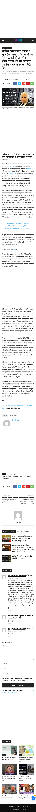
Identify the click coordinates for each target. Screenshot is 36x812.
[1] (18, 244)
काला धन (20, 793)
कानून (8, 45)
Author (5, 415)
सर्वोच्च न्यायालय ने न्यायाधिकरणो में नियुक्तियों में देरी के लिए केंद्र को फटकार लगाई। (20, 576)
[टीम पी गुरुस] (6, 423)
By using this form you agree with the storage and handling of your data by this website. (17, 679)
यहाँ (14, 249)
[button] (33, 40)
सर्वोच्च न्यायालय (10, 166)
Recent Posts (13, 415)
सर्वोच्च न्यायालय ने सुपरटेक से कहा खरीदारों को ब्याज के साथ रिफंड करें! (20, 616)
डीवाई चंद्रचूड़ (15, 476)
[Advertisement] (18, 19)
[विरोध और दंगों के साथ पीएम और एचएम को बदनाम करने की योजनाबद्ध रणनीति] (9, 789)
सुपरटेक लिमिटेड (6, 478)
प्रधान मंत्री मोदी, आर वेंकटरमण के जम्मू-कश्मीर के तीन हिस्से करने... (26, 759)
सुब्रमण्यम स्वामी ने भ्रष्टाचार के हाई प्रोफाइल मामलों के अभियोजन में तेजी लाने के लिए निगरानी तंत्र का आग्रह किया (26, 500)
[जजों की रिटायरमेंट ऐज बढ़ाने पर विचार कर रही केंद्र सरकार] (6, 558)
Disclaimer (11, 806)
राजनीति (3, 755)
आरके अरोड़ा (9, 474)
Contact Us (25, 806)
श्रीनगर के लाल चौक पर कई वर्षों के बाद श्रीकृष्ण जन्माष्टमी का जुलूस (10, 500)
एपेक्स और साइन (17, 474)
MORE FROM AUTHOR (23, 531)
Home (3, 45)
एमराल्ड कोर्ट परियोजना (7, 476)
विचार (20, 755)
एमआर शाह (24, 474)
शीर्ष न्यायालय (13, 173)
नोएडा (21, 476)
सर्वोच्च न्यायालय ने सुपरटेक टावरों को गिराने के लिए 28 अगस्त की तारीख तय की (20, 629)
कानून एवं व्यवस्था (14, 45)
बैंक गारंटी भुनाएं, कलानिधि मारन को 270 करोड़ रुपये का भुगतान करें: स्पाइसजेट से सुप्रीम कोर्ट (22, 538)
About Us (18, 806)
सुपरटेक (29, 169)
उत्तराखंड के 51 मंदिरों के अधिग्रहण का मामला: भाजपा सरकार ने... (25, 778)
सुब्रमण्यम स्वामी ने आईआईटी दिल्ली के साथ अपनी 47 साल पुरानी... (8, 778)
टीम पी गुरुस (6, 79)
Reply (9, 610)
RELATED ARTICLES (8, 531)
